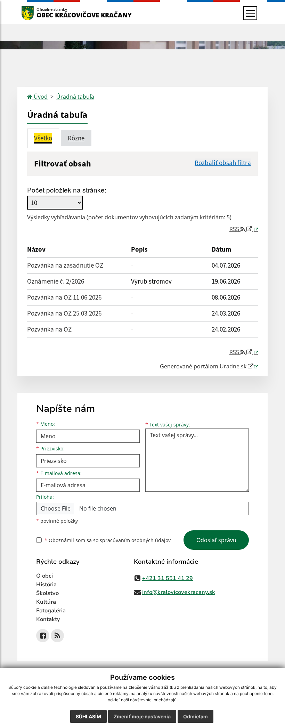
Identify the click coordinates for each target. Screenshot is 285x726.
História (46, 584)
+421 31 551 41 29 (167, 578)
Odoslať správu (216, 540)
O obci (44, 576)
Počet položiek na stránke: (66, 189)
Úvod (40, 96)
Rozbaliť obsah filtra (223, 162)
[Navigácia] (250, 13)
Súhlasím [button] (88, 716)
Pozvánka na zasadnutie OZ (65, 265)
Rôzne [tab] (76, 138)
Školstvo (47, 593)
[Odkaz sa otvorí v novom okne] (42, 635)
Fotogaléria (51, 610)
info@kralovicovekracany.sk (178, 592)
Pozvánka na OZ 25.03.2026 (64, 313)
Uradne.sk (234, 366)
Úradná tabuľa (75, 96)
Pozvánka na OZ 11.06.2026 (64, 297)
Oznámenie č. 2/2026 (55, 281)
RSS (235, 229)
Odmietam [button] (195, 716)
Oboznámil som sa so (107, 540)
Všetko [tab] (43, 138)
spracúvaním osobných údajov (135, 540)
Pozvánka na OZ (49, 329)
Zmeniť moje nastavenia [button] (142, 716)
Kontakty (48, 619)
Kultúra (46, 602)
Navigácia (38, 13)
